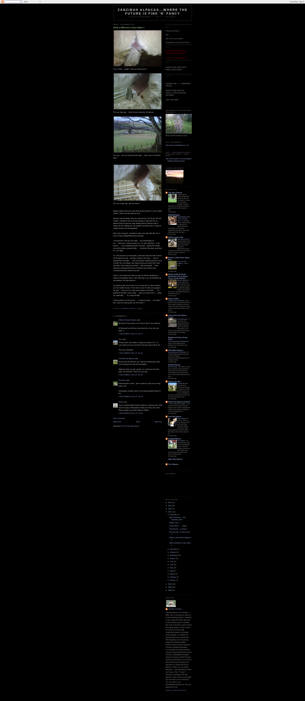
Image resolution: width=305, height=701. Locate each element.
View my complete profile (176, 690)
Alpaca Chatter (173, 299)
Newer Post (117, 422)
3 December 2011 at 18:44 (131, 396)
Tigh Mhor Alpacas (175, 192)
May (171, 568)
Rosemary (122, 380)
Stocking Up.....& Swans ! (178, 529)
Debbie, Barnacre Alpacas (127, 320)
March (172, 574)
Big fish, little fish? (183, 280)
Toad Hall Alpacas (174, 416)
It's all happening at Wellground (178, 341)
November (174, 549)
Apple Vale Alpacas (175, 459)
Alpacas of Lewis (174, 381)
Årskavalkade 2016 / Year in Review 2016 (183, 219)
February (173, 577)
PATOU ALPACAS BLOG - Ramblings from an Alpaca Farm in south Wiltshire (178, 276)
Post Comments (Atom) (131, 426)
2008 (170, 590)
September (174, 555)
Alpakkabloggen (174, 215)
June (172, 565)
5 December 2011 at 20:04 (131, 413)
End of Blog (181, 441)
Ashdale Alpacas (174, 365)
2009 (170, 587)
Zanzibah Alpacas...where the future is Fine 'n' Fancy (153, 11)
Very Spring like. (182, 319)
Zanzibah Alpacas (175, 609)
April (172, 571)
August (172, 558)
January (173, 580)
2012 (170, 509)
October (173, 552)
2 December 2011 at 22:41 (131, 334)
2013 (170, 506)
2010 (170, 584)
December (174, 515)
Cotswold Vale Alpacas (126, 358)
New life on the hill (183, 239)
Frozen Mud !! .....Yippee (178, 526)
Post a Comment (119, 418)
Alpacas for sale (182, 383)
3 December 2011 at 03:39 (131, 353)
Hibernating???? (183, 418)
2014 (170, 502)
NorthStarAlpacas (174, 439)
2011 (170, 512)
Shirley (121, 402)
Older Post (158, 422)
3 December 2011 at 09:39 (131, 375)
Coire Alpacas (173, 464)
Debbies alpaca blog (175, 237)
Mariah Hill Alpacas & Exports (179, 402)
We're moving (172, 367)
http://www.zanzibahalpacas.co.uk (177, 145)
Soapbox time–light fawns (176, 301)
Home (138, 422)
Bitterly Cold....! (174, 523)
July (171, 561)
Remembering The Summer (177, 352)
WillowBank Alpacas (175, 350)
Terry (120, 339)
